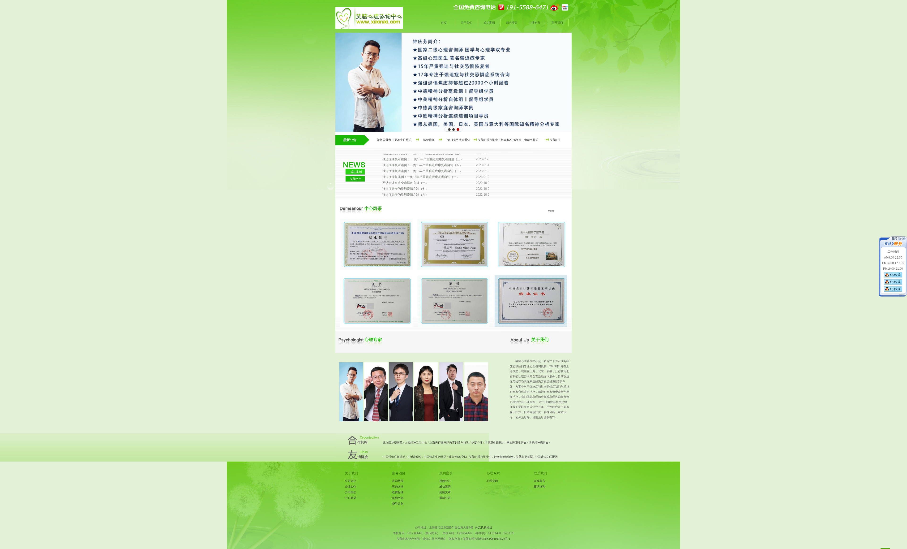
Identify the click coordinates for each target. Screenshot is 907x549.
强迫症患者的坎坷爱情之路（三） (436, 195)
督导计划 (397, 503)
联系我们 (557, 22)
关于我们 (466, 22)
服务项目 (512, 22)
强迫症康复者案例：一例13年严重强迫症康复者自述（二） (436, 160)
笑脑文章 (355, 179)
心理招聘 (492, 481)
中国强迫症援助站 (394, 456)
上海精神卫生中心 (416, 442)
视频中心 (445, 481)
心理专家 (534, 22)
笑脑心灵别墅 (524, 456)
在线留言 (539, 481)
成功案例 (489, 22)
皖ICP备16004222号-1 (496, 538)
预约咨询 (539, 486)
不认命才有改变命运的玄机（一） (436, 172)
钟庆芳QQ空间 (458, 456)
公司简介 (350, 481)
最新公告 (445, 498)
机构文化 (397, 498)
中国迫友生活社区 (435, 456)
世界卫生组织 (493, 442)
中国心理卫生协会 (515, 442)
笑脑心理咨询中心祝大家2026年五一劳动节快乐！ (491, 140)
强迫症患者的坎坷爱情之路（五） (436, 189)
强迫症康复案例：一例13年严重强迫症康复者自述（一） (436, 166)
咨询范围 (397, 481)
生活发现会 (414, 456)
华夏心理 (477, 442)
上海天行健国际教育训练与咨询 (449, 442)
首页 (444, 22)
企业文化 (350, 486)
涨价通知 (410, 140)
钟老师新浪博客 (504, 456)
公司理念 (350, 492)
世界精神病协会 (538, 442)
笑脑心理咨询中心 (480, 456)
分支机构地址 (483, 527)
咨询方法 (397, 486)
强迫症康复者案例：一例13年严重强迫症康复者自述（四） (436, 154)
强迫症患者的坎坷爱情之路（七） (436, 178)
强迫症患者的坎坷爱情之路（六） (436, 184)
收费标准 (397, 492)
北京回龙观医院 (392, 442)
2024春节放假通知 (440, 140)
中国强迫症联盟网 (546, 456)
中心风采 (350, 498)
